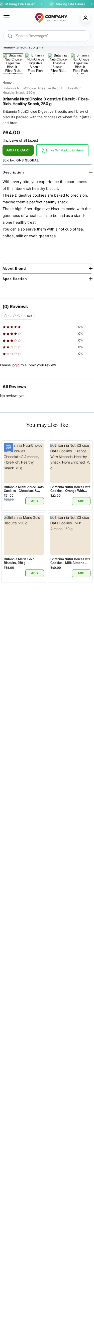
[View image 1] (13, 63)
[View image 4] (80, 63)
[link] (62, 150)
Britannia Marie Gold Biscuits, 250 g (19, 561)
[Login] (85, 18)
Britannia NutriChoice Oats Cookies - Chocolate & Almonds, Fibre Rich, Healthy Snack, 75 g (23, 488)
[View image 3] (58, 63)
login (16, 365)
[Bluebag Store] (45, 18)
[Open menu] (7, 17)
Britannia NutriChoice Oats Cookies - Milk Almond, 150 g (70, 561)
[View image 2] (35, 63)
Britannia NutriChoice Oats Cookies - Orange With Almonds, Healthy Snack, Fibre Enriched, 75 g (70, 488)
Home (7, 82)
